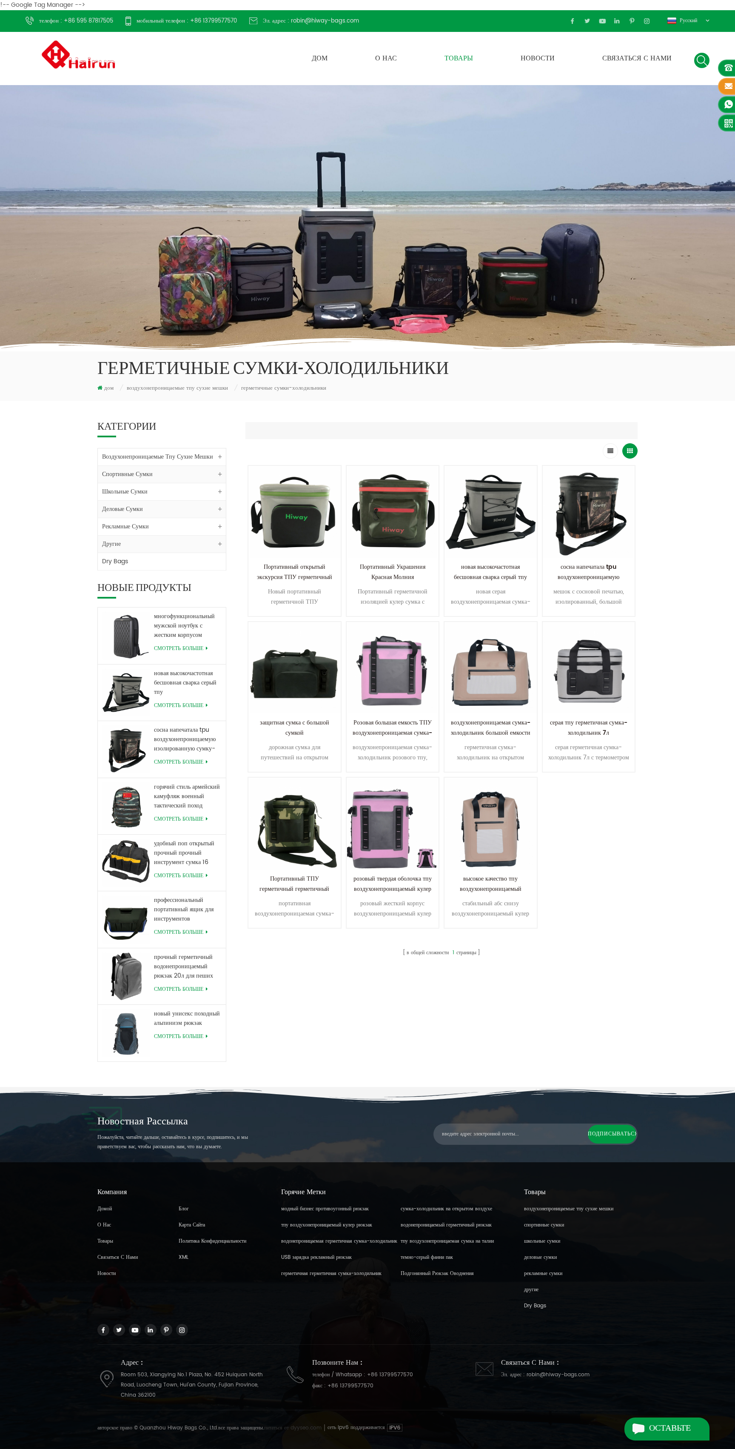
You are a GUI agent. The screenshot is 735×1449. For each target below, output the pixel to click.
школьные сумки (125, 491)
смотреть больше (178, 649)
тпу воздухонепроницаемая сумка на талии (447, 1241)
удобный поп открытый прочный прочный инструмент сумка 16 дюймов (184, 853)
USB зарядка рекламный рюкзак (316, 1257)
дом (320, 58)
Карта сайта (192, 1225)
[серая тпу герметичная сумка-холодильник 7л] (589, 668)
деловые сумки (122, 509)
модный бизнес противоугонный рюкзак (325, 1209)
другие (111, 544)
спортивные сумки (127, 474)
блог (184, 1209)
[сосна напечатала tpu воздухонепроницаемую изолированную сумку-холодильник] (589, 512)
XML (183, 1257)
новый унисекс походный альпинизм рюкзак (187, 1018)
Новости (538, 58)
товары (458, 58)
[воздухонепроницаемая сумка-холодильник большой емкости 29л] (490, 668)
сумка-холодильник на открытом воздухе (446, 1209)
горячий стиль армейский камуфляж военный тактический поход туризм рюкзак (187, 796)
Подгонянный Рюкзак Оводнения (437, 1273)
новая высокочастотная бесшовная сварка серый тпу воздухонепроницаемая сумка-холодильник (185, 683)
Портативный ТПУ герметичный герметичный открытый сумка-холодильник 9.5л (294, 894)
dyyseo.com (307, 1428)
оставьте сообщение (675, 1431)
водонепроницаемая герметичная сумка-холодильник (339, 1241)
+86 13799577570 (390, 1375)
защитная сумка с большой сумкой (294, 728)
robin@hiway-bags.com (558, 1375)
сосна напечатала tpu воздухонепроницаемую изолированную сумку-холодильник (185, 739)
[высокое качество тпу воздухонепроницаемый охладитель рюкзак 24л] (490, 824)
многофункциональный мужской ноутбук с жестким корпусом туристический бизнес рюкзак (184, 626)
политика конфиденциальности (212, 1241)
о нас (386, 58)
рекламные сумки (125, 526)
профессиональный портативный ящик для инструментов (184, 910)
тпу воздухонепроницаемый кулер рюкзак (326, 1225)
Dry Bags (115, 561)
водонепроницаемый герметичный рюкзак (446, 1225)
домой (104, 1209)
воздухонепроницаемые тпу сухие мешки (177, 388)
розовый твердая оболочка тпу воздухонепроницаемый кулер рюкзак (392, 889)
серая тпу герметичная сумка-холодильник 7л (588, 728)
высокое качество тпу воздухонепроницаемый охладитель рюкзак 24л (490, 889)
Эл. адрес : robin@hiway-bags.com (311, 21)
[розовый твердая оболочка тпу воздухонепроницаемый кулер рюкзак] (393, 824)
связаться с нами (637, 58)
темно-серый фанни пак (427, 1257)
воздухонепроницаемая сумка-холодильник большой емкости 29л (490, 733)
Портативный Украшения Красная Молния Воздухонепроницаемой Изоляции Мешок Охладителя (392, 582)
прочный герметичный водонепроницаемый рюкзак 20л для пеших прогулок (183, 967)
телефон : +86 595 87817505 (76, 21)
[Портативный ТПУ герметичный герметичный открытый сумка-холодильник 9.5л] (294, 824)
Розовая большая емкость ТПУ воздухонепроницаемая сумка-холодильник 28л (392, 733)
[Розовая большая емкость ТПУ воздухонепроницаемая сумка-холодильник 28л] (393, 668)
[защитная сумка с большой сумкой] (294, 668)
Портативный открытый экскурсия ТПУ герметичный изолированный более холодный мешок (294, 582)
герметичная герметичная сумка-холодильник (331, 1273)
